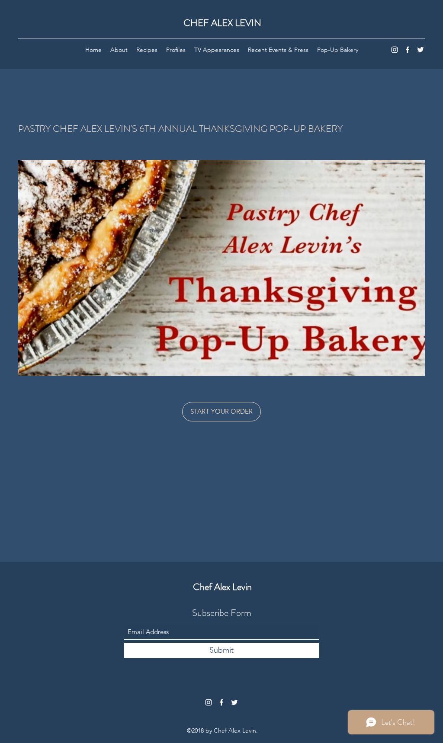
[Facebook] (407, 49)
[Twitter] (420, 49)
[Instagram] (394, 49)
